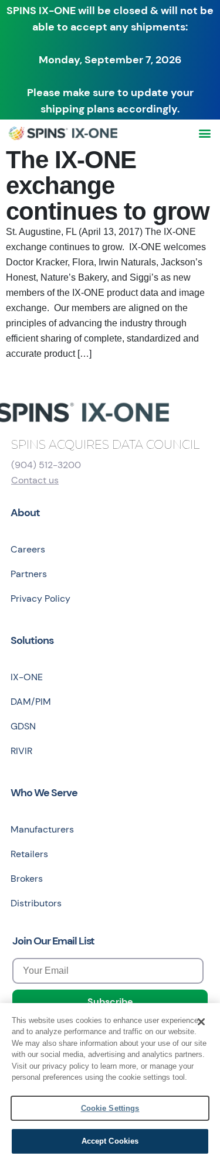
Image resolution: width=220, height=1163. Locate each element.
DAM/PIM (31, 701)
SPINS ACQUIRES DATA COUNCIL (105, 445)
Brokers (27, 878)
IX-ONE (27, 677)
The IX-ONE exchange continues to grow (107, 185)
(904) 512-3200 (46, 465)
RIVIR (21, 751)
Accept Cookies (110, 1141)
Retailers (29, 854)
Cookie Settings (110, 1108)
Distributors (36, 903)
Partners (29, 574)
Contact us (35, 480)
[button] (204, 133)
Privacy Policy (40, 598)
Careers (28, 549)
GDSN (23, 726)
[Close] (201, 1022)
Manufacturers (42, 829)
